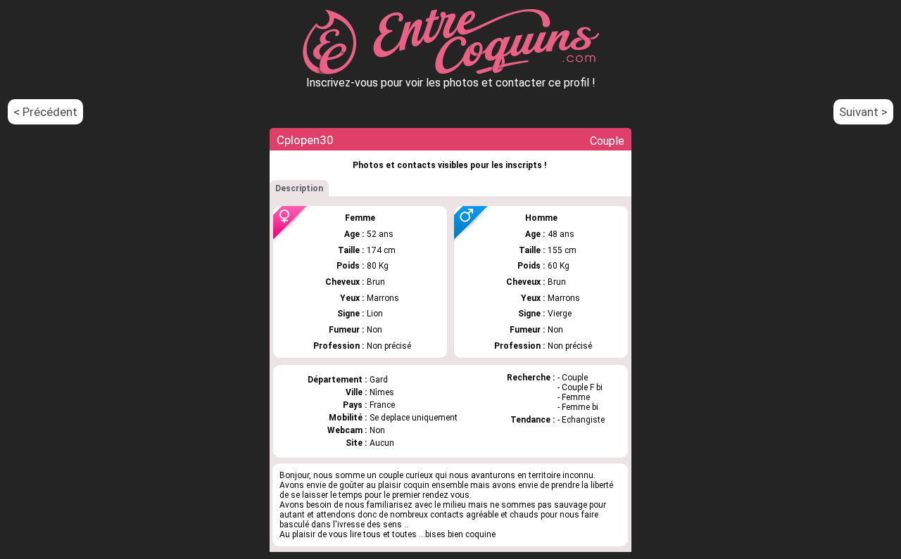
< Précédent (45, 112)
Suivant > (863, 112)
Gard (379, 380)
